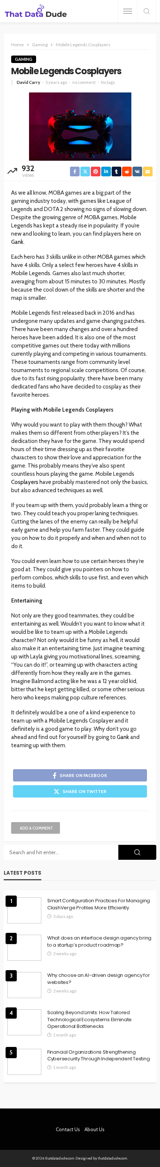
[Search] (146, 11)
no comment (84, 82)
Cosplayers (24, 482)
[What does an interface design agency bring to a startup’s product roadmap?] (24, 948)
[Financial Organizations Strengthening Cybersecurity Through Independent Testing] (24, 1062)
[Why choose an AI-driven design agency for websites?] (24, 985)
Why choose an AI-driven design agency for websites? (98, 978)
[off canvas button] (127, 11)
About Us (94, 1129)
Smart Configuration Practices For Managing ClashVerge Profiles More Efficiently (98, 904)
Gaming (23, 59)
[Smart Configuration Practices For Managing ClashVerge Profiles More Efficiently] (24, 910)
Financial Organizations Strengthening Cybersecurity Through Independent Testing (98, 1055)
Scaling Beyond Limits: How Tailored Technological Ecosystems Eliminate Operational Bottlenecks (89, 1019)
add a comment (36, 828)
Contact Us (68, 1129)
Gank (17, 242)
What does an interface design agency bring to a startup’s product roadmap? (99, 941)
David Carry (28, 82)
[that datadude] (36, 11)
